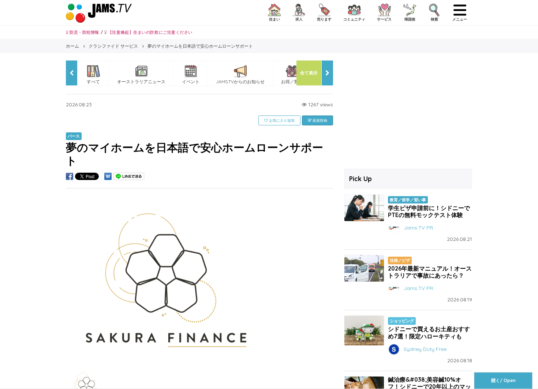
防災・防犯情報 (83, 32)
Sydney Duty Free (425, 348)
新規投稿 (319, 120)
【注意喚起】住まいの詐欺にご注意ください (150, 32)
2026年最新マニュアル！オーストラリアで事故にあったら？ (430, 272)
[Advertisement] (408, 111)
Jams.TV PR (418, 227)
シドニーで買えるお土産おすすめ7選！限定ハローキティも (429, 332)
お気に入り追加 (281, 120)
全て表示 (309, 73)
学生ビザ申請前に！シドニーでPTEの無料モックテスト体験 (429, 211)
